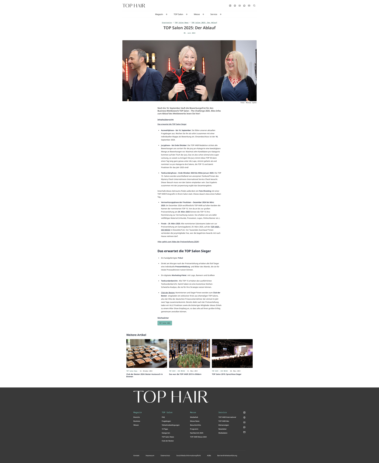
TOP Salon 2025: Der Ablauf (204, 22)
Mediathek (194, 417)
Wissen (136, 425)
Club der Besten (168, 441)
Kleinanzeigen (223, 425)
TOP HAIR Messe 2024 (198, 437)
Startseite (167, 22)
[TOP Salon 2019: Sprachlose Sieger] (232, 353)
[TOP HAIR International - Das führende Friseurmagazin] (170, 397)
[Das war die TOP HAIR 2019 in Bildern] (189, 353)
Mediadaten (222, 433)
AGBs (209, 455)
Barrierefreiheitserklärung (227, 455)
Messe (197, 14)
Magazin (159, 14)
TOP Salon (178, 14)
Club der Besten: (168, 292)
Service (213, 14)
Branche (136, 417)
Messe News (194, 421)
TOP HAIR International (227, 417)
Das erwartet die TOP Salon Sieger (172, 124)
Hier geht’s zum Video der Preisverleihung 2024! (178, 241)
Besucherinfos (195, 425)
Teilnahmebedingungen (171, 425)
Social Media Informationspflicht (188, 455)
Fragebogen (166, 421)
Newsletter (222, 429)
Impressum (150, 455)
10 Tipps (165, 429)
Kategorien (166, 433)
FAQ (163, 417)
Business (136, 421)
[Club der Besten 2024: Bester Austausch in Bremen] (146, 353)
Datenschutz (165, 455)
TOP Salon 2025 (164, 323)
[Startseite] (133, 5)
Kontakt (136, 455)
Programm (194, 429)
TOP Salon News (182, 22)
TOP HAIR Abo (223, 421)
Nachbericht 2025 (196, 433)
